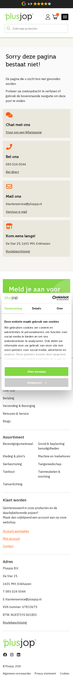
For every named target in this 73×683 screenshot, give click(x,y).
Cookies (64, 673)
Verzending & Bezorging (19, 406)
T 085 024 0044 (14, 591)
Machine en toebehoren (54, 456)
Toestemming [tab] (13, 308)
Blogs (7, 421)
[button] (36, 3)
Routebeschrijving (15, 622)
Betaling (8, 398)
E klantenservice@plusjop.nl (22, 599)
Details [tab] (36, 308)
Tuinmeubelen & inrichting (49, 474)
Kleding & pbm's (14, 456)
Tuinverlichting (12, 484)
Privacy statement (45, 673)
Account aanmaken (16, 531)
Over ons (9, 390)
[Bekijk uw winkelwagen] (53, 16)
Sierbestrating (12, 464)
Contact (8, 546)
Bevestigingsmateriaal (18, 444)
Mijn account (11, 538)
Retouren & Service (16, 413)
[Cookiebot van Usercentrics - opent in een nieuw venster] (52, 298)
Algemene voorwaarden (17, 673)
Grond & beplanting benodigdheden (51, 446)
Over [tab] (60, 308)
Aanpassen (34, 382)
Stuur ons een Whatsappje (24, 132)
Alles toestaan (36, 371)
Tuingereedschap (49, 464)
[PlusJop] (19, 17)
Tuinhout (9, 472)
